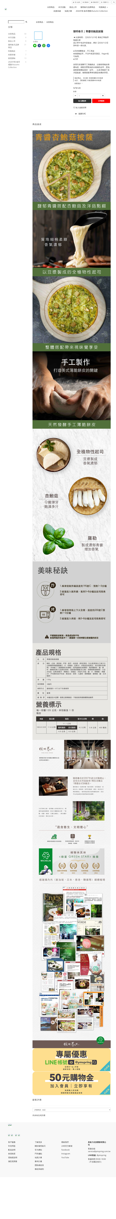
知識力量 (68, 11)
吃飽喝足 (103, 7)
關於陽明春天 (40, 1146)
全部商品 (50, 7)
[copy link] (48, 45)
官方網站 (38, 1150)
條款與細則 (39, 1169)
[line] (34, 45)
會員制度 (11, 1153)
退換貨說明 (12, 1157)
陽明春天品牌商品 (88, 7)
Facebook (65, 1150)
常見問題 (11, 1146)
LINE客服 (92, 1155)
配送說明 (11, 1150)
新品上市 (73, 7)
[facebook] (39, 45)
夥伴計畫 (38, 1161)
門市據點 (38, 1153)
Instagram (65, 1153)
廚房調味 (11, 58)
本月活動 (62, 7)
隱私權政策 (39, 1165)
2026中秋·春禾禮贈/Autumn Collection (92, 11)
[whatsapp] (44, 45)
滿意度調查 (12, 1161)
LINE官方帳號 (66, 1146)
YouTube (65, 1157)
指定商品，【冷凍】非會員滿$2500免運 (89, 78)
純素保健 (57, 11)
